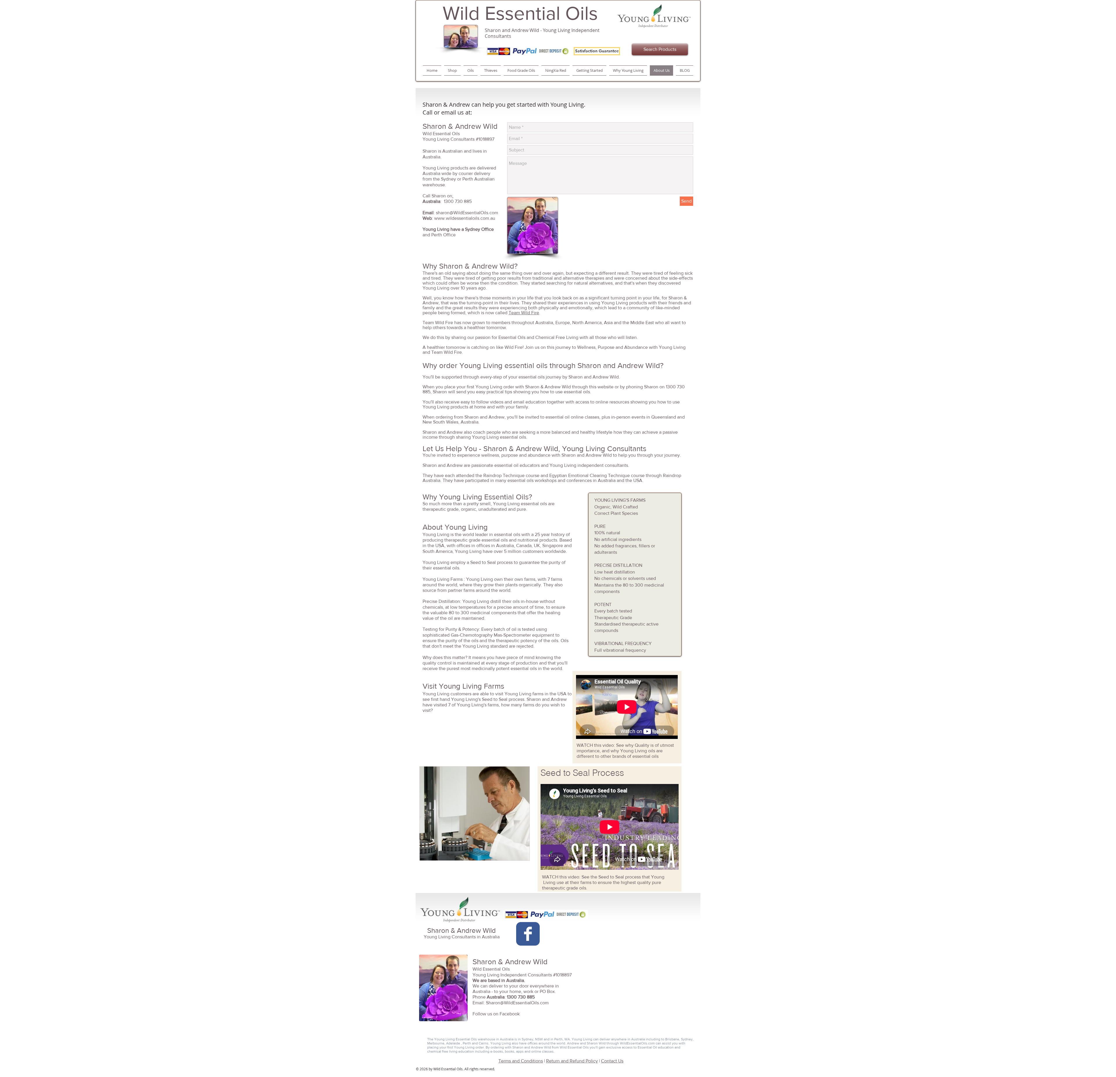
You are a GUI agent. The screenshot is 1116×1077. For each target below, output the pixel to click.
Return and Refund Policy (572, 1060)
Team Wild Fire (524, 312)
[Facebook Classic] (528, 934)
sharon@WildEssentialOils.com (467, 212)
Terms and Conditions (520, 1060)
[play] (521, 852)
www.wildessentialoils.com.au (464, 218)
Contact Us (612, 1060)
